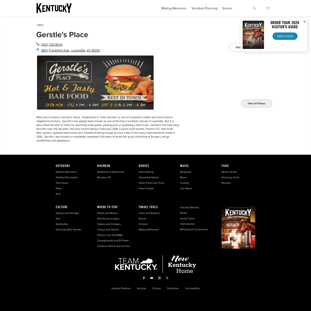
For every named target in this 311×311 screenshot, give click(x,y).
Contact (143, 224)
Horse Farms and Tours (151, 183)
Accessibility (192, 288)
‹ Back (40, 25)
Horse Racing (146, 172)
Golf (58, 194)
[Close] (304, 21)
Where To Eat (229, 172)
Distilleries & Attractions (110, 172)
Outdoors (63, 166)
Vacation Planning (204, 8)
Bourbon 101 (104, 177)
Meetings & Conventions (194, 229)
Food (225, 166)
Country (184, 183)
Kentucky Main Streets (68, 229)
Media (183, 213)
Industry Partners (189, 207)
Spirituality (62, 224)
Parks (59, 188)
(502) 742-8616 (51, 44)
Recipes (226, 183)
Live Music (186, 188)
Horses (144, 166)
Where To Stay (107, 207)
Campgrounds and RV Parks (113, 240)
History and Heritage (68, 213)
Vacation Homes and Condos (113, 246)
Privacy (157, 288)
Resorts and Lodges (108, 218)
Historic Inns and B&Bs (110, 235)
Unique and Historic (108, 229)
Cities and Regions (149, 213)
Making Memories (173, 8)
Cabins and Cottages (109, 224)
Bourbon (103, 166)
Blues (183, 177)
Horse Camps (146, 188)
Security (141, 288)
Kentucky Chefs (230, 177)
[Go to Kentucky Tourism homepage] (54, 8)
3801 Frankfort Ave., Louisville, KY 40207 (70, 50)
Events (227, 8)
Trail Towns (62, 183)
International (187, 224)
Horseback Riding (149, 177)
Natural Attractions (66, 172)
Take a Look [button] (285, 36)
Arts (58, 218)
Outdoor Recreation (67, 177)
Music (184, 166)
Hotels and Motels (107, 213)
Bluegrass (185, 172)
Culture (62, 207)
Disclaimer (173, 288)
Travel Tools (148, 207)
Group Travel (187, 218)
